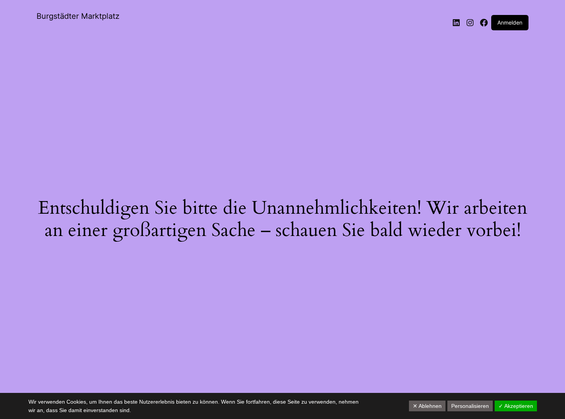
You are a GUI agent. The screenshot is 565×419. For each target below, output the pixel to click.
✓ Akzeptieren (516, 406)
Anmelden (509, 22)
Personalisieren (470, 406)
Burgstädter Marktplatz (78, 16)
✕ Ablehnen (427, 406)
